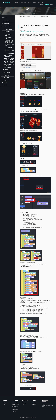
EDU (42, 2)
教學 (25, 2)
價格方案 (14, 411)
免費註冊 (47, 4)
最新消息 (29, 2)
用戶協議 (4, 404)
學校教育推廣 (15, 409)
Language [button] (51, 4)
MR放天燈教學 (8, 67)
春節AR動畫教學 (8, 48)
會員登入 (42, 4)
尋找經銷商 (34, 404)
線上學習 (24, 403)
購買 (22, 2)
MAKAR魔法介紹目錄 (9, 47)
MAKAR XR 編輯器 (16, 403)
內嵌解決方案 (15, 406)
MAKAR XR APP (15, 404)
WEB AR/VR (14, 407)
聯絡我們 (34, 2)
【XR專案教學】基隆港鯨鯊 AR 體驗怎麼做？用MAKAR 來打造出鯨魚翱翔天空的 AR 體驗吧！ (9, 43)
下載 (39, 2)
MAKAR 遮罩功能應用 (9, 53)
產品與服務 (17, 2)
